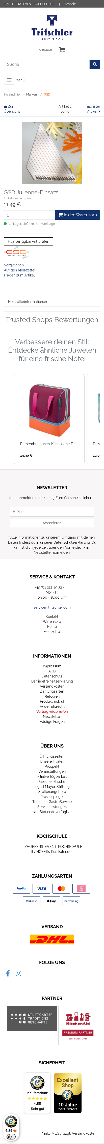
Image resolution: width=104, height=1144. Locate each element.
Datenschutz (52, 676)
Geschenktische (52, 782)
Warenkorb (52, 622)
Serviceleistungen (52, 807)
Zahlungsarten (52, 691)
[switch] (11, 1136)
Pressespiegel (52, 797)
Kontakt (52, 616)
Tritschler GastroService (52, 802)
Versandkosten (52, 686)
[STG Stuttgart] (32, 1018)
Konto (52, 627)
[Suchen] (95, 64)
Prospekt (70, 4)
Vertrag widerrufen (52, 711)
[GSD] (16, 252)
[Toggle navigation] (9, 80)
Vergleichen (14, 265)
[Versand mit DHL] (52, 939)
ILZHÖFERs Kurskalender (52, 852)
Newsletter (52, 717)
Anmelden (45, 49)
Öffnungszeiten (52, 756)
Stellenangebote (52, 792)
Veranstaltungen (52, 771)
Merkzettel (52, 632)
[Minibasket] (62, 50)
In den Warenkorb (80, 214)
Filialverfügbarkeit (52, 777)
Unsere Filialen (52, 761)
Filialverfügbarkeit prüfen (28, 241)
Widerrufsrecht (52, 706)
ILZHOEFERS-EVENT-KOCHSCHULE (29, 4)
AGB (52, 671)
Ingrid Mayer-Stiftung (52, 787)
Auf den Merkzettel (19, 270)
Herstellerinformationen (27, 302)
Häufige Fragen (52, 722)
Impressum (52, 666)
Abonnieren (52, 523)
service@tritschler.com (52, 607)
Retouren (52, 696)
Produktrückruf (52, 701)
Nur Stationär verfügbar (52, 812)
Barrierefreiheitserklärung (52, 681)
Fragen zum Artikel (19, 275)
